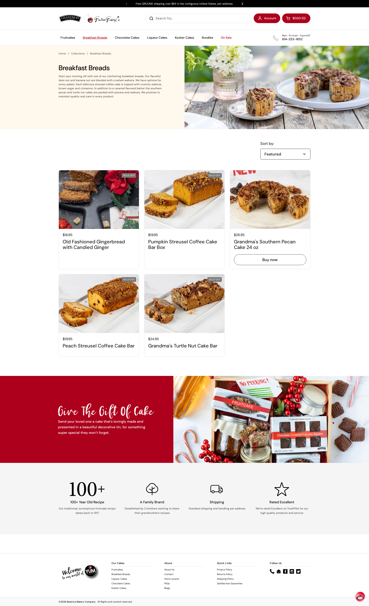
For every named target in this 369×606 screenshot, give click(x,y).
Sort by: (267, 143)
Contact (168, 574)
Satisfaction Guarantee (229, 583)
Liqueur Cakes (119, 578)
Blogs (167, 588)
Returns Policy (225, 574)
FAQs (167, 583)
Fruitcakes (117, 569)
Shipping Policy (225, 578)
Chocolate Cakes (120, 583)
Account (270, 18)
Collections (78, 53)
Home (62, 53)
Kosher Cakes (118, 588)
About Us (169, 569)
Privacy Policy (224, 569)
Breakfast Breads (120, 574)
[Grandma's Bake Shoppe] (89, 18)
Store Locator (171, 578)
